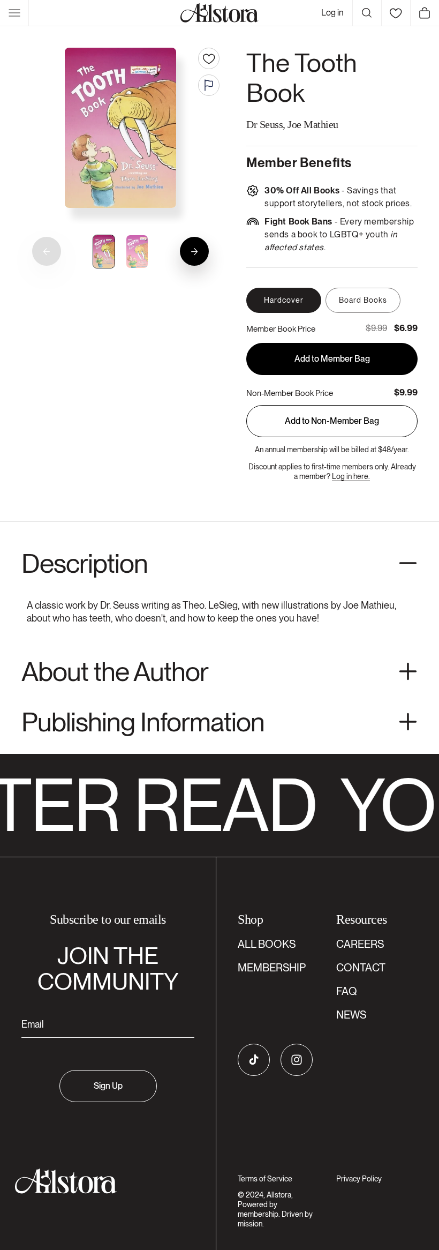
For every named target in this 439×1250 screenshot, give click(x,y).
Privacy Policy (359, 1178)
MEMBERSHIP (272, 967)
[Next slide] (194, 251)
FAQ (346, 991)
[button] (14, 13)
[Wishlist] (395, 13)
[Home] (219, 13)
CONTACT (360, 967)
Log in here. (351, 476)
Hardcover (284, 300)
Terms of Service (265, 1178)
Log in (332, 13)
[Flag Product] (209, 85)
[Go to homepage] (101, 1181)
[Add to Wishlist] (209, 58)
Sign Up (108, 1086)
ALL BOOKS (267, 944)
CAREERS (360, 944)
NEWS (351, 1014)
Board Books (363, 300)
